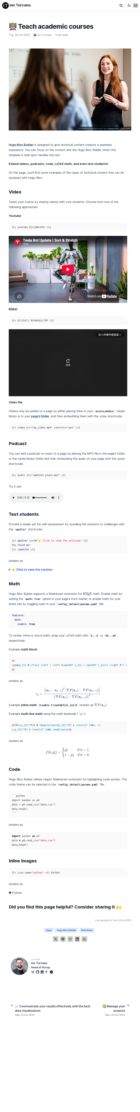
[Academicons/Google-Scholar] (47, 972)
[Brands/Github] (38, 972)
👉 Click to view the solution (32, 569)
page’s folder (40, 416)
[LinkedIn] (77, 939)
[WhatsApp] (84, 939)
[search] (121, 5)
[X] (56, 939)
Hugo (49, 930)
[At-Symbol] (33, 972)
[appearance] (129, 5)
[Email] (70, 939)
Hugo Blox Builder (21, 145)
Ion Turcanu (20, 5)
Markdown (87, 930)
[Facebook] (63, 939)
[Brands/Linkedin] (43, 972)
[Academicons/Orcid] (52, 972)
